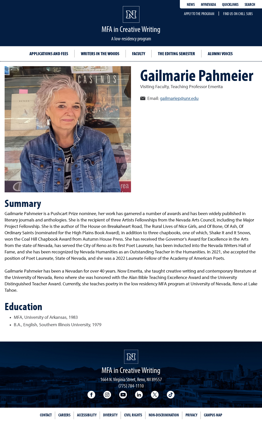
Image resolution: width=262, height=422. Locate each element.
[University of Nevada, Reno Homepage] (131, 357)
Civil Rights (133, 414)
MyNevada (208, 4)
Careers (64, 414)
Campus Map (213, 414)
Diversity (110, 414)
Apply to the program (199, 13)
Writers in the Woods (100, 53)
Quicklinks (230, 4)
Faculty (138, 53)
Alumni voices (220, 53)
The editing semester (176, 53)
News (191, 4)
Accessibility (86, 414)
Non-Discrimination (164, 414)
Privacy (191, 414)
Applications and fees (48, 53)
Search (250, 4)
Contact (46, 414)
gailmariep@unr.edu (179, 98)
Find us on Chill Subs (238, 13)
